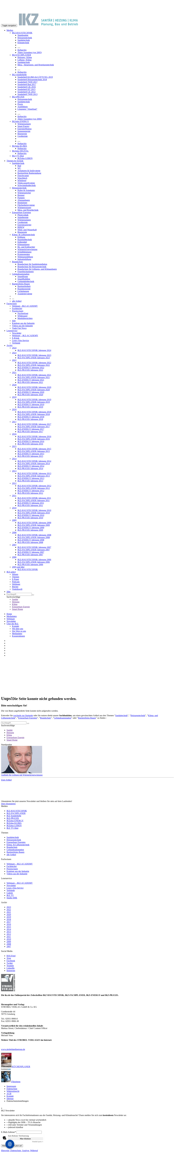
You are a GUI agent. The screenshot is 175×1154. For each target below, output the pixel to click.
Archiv (10, 345)
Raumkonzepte (24, 289)
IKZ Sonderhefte (19, 74)
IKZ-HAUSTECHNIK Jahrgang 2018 (34, 412)
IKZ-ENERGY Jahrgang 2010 (31, 515)
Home (9, 614)
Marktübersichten (25, 318)
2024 (14, 348)
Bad (19, 166)
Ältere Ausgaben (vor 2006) (30, 119)
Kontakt (15, 626)
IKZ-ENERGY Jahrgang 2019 (31, 404)
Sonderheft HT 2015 (26, 89)
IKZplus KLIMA (19, 146)
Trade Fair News (19, 328)
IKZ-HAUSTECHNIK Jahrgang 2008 (34, 535)
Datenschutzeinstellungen (18, 1101)
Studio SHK (12, 898)
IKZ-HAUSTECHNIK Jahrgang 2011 (34, 498)
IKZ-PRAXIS (18, 97)
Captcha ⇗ (37, 1141)
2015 (14, 446)
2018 (14, 409)
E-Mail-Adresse (8, 1132)
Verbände (16, 343)
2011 (14, 495)
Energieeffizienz (25, 129)
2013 (14, 471)
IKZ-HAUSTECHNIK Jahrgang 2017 (34, 424)
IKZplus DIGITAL (20, 151)
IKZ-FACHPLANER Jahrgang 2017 (34, 426)
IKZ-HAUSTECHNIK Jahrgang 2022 (34, 362)
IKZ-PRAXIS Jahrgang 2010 (30, 518)
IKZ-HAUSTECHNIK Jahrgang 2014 (34, 461)
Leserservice (12, 330)
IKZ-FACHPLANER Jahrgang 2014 (34, 463)
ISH (14, 321)
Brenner (21, 195)
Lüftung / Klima (24, 60)
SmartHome (23, 276)
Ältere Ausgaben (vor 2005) (30, 52)
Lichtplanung (23, 291)
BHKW (21, 227)
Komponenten (24, 254)
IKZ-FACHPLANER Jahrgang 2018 (34, 414)
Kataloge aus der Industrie (23, 323)
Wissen (15, 574)
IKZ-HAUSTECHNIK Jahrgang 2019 (34, 399)
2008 (14, 532)
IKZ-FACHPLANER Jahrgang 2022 (34, 365)
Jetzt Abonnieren (8, 804)
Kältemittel (22, 242)
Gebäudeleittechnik (26, 281)
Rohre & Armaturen (26, 190)
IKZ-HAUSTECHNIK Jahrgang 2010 (34, 510)
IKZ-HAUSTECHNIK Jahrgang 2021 (34, 375)
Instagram (11, 970)
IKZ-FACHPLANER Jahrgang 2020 (34, 390)
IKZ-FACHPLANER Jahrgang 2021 (34, 377)
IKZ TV (10, 895)
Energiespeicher (24, 225)
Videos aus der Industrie (22, 326)
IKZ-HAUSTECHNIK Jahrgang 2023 (34, 355)
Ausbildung (23, 106)
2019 (14, 397)
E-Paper (15, 579)
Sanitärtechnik (24, 40)
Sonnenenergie (24, 131)
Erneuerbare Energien (21, 212)
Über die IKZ (13, 624)
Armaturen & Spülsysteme (29, 170)
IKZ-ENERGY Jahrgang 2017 (31, 429)
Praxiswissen (17, 311)
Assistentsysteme (25, 294)
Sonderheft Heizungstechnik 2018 (32, 79)
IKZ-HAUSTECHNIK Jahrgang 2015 (34, 449)
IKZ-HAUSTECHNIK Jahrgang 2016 (34, 436)
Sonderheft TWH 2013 (27, 94)
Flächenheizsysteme (26, 205)
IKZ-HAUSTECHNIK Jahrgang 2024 (34, 350)
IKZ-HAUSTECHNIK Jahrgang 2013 (34, 473)
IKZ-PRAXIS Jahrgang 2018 (30, 419)
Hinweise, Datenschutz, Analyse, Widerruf (19, 1150)
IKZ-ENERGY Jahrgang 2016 (31, 441)
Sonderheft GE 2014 (26, 92)
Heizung (15, 602)
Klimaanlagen (24, 244)
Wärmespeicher (24, 193)
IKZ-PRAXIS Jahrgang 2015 (30, 456)
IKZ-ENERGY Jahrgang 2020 (31, 392)
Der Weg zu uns (19, 631)
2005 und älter (18, 567)
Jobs (8, 591)
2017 (14, 422)
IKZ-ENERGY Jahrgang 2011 (31, 503)
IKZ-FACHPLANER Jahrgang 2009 (34, 525)
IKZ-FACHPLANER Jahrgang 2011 (34, 500)
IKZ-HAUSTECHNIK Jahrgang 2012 (34, 486)
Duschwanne (23, 175)
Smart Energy (23, 126)
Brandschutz (17, 262)
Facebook (11, 961)
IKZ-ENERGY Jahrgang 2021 (31, 380)
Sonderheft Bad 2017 (27, 84)
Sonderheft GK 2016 (27, 87)
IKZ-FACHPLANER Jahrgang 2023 (34, 358)
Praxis (20, 104)
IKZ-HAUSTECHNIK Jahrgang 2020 (34, 387)
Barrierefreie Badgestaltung (29, 173)
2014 (14, 458)
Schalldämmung (24, 252)
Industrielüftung (24, 259)
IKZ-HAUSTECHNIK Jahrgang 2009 (34, 522)
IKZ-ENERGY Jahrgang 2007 (31, 552)
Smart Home (17, 609)
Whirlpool (22, 180)
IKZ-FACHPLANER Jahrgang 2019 (34, 402)
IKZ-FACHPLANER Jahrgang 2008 (34, 537)
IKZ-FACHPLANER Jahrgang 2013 (34, 476)
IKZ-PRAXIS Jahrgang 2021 (30, 382)
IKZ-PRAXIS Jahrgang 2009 (30, 530)
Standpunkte (23, 35)
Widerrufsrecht (13, 1091)
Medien (10, 30)
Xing (9, 958)
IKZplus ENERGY (20, 121)
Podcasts (16, 582)
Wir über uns (17, 628)
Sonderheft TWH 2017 (27, 82)
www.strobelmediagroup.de (13, 1049)
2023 (14, 353)
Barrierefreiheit (24, 286)
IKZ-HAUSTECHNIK (22, 33)
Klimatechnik (23, 42)
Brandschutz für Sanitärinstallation (32, 264)
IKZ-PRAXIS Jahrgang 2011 (30, 505)
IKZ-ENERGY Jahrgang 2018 (31, 417)
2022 (14, 360)
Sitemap (10, 1098)
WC (19, 168)
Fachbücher (17, 308)
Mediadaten (12, 616)
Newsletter (16, 333)
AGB (9, 1093)
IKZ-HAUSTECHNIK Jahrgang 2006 (34, 559)
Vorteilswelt (17, 589)
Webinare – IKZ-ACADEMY (25, 335)
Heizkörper (22, 202)
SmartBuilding (24, 279)
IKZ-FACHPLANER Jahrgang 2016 (34, 439)
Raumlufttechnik (25, 239)
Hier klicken (25, 1139)
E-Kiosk (15, 338)
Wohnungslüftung (25, 257)
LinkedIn (10, 968)
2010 (14, 508)
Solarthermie (23, 217)
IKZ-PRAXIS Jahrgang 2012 (30, 493)
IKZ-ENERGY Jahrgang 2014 (31, 466)
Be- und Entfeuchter (26, 247)
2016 (14, 434)
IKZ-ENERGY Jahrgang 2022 (31, 367)
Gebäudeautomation (20, 274)
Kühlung (21, 237)
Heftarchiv (22, 50)
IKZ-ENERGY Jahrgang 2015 (31, 454)
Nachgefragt (23, 313)
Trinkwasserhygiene (26, 183)
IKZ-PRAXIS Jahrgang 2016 (30, 444)
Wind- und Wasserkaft (27, 230)
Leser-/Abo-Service (20, 340)
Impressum (11, 1086)
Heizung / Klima (25, 57)
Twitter (10, 963)
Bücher (15, 586)
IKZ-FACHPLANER (21, 55)
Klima (14, 604)
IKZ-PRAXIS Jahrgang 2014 (30, 468)
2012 (14, 483)
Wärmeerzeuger (24, 207)
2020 (14, 385)
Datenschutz (12, 1089)
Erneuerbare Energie (21, 607)
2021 (14, 372)
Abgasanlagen (24, 200)
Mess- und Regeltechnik (28, 210)
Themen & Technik (15, 161)
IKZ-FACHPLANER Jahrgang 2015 (34, 451)
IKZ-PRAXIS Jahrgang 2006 (30, 564)
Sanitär (15, 599)
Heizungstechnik (25, 38)
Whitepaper (22, 316)
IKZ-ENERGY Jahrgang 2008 (31, 540)
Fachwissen (12, 303)
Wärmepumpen (24, 124)
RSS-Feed (11, 956)
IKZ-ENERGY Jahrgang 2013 (31, 478)
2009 (14, 520)
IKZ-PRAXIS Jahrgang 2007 (30, 554)
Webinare (16, 584)
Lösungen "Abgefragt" (27, 109)
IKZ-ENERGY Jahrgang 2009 (31, 527)
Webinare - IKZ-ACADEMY (25, 306)
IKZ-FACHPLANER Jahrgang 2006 (34, 562)
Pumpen (21, 198)
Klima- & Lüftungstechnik (23, 234)
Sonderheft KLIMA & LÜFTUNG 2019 (35, 77)
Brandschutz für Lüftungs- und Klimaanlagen (37, 269)
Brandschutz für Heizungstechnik (32, 266)
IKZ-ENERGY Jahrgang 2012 (31, 490)
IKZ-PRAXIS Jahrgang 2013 (30, 481)
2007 (14, 545)
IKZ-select (11, 572)
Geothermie (23, 136)
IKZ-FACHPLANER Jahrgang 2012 (34, 488)
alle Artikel (16, 301)
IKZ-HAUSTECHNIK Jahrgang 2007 (34, 547)
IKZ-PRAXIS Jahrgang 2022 (30, 370)
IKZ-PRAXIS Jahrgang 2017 (30, 431)
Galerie (10, 893)
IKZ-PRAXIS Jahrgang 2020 (30, 394)
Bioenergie (22, 134)
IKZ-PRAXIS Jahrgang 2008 (30, 542)
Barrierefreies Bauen (21, 284)
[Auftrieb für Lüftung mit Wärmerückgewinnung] (87, 760)
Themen (15, 577)
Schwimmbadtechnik (27, 185)
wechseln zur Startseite (23, 715)
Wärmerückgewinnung (27, 249)
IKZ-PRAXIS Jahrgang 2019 (30, 407)
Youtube (10, 965)
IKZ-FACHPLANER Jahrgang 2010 (34, 513)
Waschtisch (22, 178)
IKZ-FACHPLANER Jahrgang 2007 (34, 550)
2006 (14, 557)
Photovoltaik (23, 215)
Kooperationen (18, 636)
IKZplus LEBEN (25, 158)
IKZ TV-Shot (18, 156)
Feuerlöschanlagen (26, 271)
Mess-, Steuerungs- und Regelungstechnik (36, 65)
